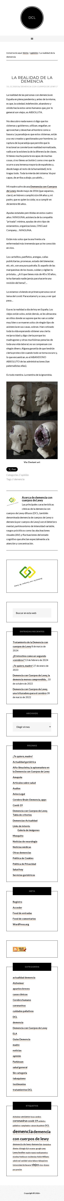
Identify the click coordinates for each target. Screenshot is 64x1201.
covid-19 (33, 1120)
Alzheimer (18, 983)
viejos (35, 1164)
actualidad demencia (24, 977)
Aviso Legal (19, 794)
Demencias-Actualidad (25, 820)
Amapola (17, 777)
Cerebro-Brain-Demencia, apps (29, 799)
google (38, 1148)
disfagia (22, 1148)
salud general (20, 1067)
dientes (16, 1148)
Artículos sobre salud (24, 782)
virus (41, 1165)
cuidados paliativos (23, 1011)
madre (16, 1044)
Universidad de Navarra (22, 1165)
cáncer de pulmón (38, 1126)
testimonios (19, 1084)
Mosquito (18, 835)
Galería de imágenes (28, 830)
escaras (32, 1148)
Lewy (44, 1148)
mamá (33, 1153)
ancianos (25, 1116)
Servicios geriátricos (24, 875)
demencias (36, 1144)
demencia (19, 479)
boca (33, 1117)
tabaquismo (19, 1078)
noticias (17, 1050)
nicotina (16, 1157)
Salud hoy (18, 869)
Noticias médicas (22, 847)
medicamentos (42, 1153)
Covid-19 (18, 805)
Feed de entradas (22, 913)
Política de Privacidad (24, 863)
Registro (17, 901)
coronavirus (19, 1005)
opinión (25, 474)
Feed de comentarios (24, 918)
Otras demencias (22, 852)
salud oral (17, 1161)
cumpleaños (26, 1126)
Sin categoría (20, 1072)
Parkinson (18, 1061)
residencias (32, 1157)
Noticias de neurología (25, 841)
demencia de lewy (22, 1144)
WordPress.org (21, 924)
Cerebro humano (22, 1000)
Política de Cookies (23, 858)
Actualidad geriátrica (24, 761)
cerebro (38, 1117)
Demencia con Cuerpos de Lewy (30, 1028)
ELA (15, 1033)
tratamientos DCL (22, 1089)
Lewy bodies (19, 1152)
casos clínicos (20, 994)
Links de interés (21, 826)
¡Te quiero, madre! (23, 665)
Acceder (17, 907)
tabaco (35, 1161)
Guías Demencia (21, 1039)
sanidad (24, 1161)
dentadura (47, 1144)
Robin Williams (43, 1157)
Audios (16, 788)
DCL (32, 18)
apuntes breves (21, 988)
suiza (30, 1161)
